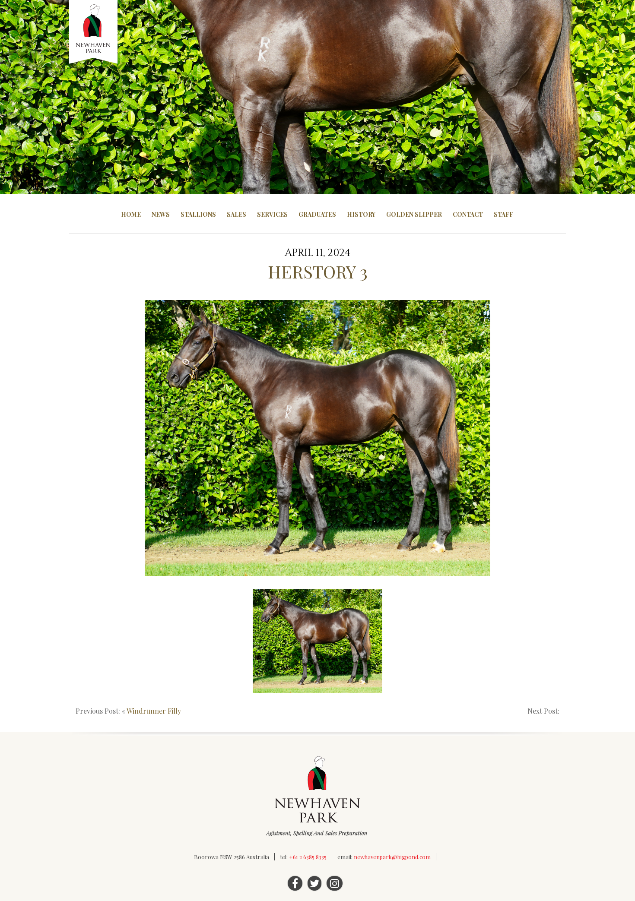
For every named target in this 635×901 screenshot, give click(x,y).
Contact (468, 214)
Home (131, 214)
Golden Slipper (414, 214)
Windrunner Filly (154, 710)
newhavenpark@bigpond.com (392, 856)
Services (272, 214)
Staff (503, 214)
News (161, 214)
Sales (236, 214)
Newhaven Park (94, 32)
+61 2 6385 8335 (308, 856)
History (361, 214)
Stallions (198, 214)
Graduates (317, 214)
